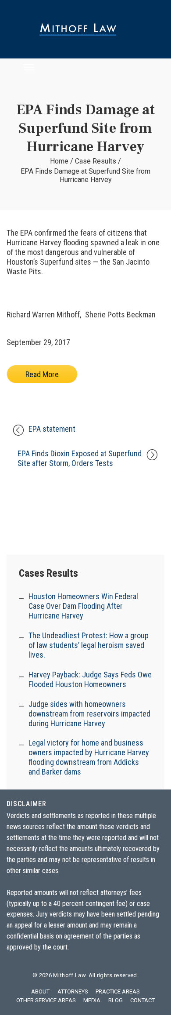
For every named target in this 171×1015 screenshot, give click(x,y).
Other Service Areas (46, 1000)
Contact (142, 1000)
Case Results (95, 161)
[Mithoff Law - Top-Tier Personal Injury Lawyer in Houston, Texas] (85, 29)
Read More (42, 374)
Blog (115, 1000)
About (40, 991)
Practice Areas (118, 991)
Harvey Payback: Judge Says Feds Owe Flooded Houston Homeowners (90, 679)
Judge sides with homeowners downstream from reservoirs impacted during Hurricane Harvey (89, 713)
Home (59, 161)
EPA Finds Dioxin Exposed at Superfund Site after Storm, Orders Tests (80, 458)
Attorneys (72, 991)
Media (91, 1000)
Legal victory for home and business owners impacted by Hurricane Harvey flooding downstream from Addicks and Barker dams (88, 758)
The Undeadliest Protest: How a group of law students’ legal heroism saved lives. (88, 645)
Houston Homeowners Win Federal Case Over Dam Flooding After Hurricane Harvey (83, 606)
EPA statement (51, 428)
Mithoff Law (69, 975)
